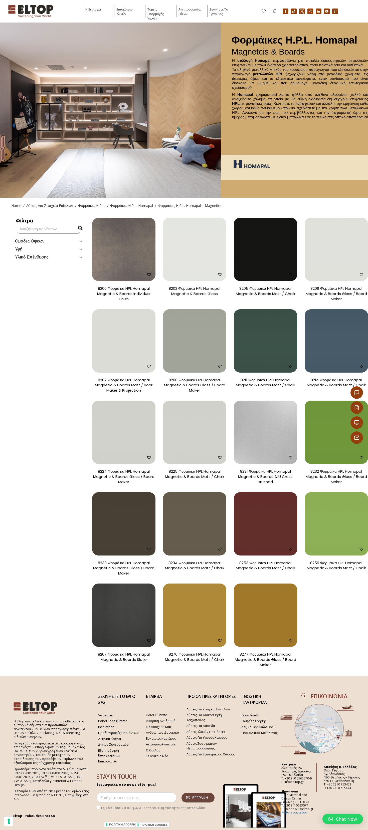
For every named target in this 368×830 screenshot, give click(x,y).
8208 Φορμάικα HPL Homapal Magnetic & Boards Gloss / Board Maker (194, 385)
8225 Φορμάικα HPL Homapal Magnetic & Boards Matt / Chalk (194, 474)
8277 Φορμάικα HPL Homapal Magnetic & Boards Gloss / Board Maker (265, 659)
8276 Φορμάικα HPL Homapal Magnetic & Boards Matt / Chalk (194, 657)
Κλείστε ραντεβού (294, 812)
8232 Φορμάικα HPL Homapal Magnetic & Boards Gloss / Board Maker (336, 476)
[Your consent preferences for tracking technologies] (9, 821)
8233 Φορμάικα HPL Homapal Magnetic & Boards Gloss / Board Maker (123, 568)
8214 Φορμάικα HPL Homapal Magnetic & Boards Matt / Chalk (336, 382)
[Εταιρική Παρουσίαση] (356, 422)
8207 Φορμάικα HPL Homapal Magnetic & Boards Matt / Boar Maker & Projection (123, 385)
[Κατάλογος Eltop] (356, 407)
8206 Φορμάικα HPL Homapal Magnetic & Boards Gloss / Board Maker (336, 294)
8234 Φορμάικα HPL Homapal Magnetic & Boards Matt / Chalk (194, 565)
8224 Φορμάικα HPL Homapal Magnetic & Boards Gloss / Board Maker (123, 476)
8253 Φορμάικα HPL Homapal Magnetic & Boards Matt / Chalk (265, 565)
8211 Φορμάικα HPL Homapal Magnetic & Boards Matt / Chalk (265, 382)
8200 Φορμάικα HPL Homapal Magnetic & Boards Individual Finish (123, 294)
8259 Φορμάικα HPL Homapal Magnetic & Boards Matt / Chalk (336, 565)
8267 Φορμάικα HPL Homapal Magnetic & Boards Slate (124, 657)
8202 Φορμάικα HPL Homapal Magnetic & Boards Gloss (194, 291)
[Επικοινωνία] (356, 392)
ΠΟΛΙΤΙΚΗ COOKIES (153, 824)
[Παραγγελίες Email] (356, 437)
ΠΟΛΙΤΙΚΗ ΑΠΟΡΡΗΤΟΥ (125, 824)
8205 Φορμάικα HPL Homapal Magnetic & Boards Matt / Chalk (265, 291)
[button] (342, 819)
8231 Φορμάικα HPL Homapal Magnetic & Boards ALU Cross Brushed (265, 476)
